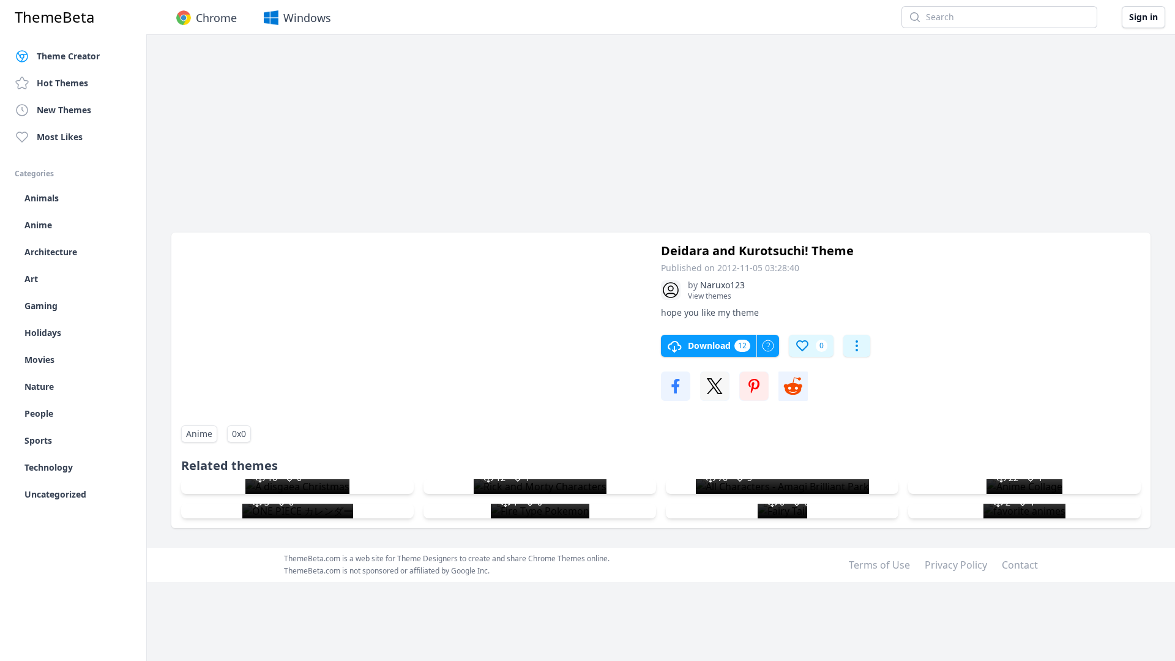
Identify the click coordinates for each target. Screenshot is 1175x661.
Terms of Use (879, 565)
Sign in (1143, 17)
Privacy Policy (956, 565)
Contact (1020, 565)
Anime (199, 433)
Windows (307, 17)
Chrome (216, 17)
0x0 (239, 433)
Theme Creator (68, 56)
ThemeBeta (54, 17)
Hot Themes (62, 83)
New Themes (64, 110)
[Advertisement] (538, 139)
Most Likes (60, 137)
